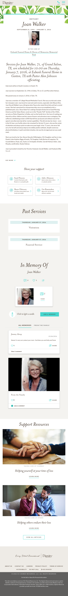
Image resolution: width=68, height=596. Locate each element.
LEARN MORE (34, 476)
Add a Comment (19, 406)
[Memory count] (25, 280)
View (43, 299)
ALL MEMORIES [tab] (25, 325)
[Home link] (8, 2)
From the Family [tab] (41, 325)
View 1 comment (16, 351)
